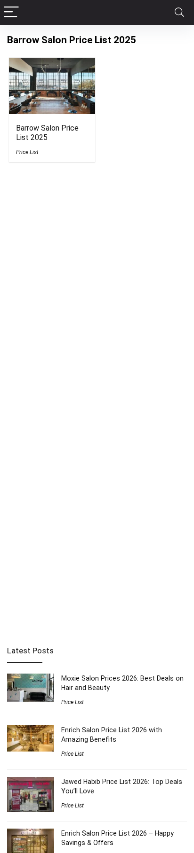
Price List (27, 152)
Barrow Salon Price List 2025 (47, 133)
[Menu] (11, 12)
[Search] (179, 12)
